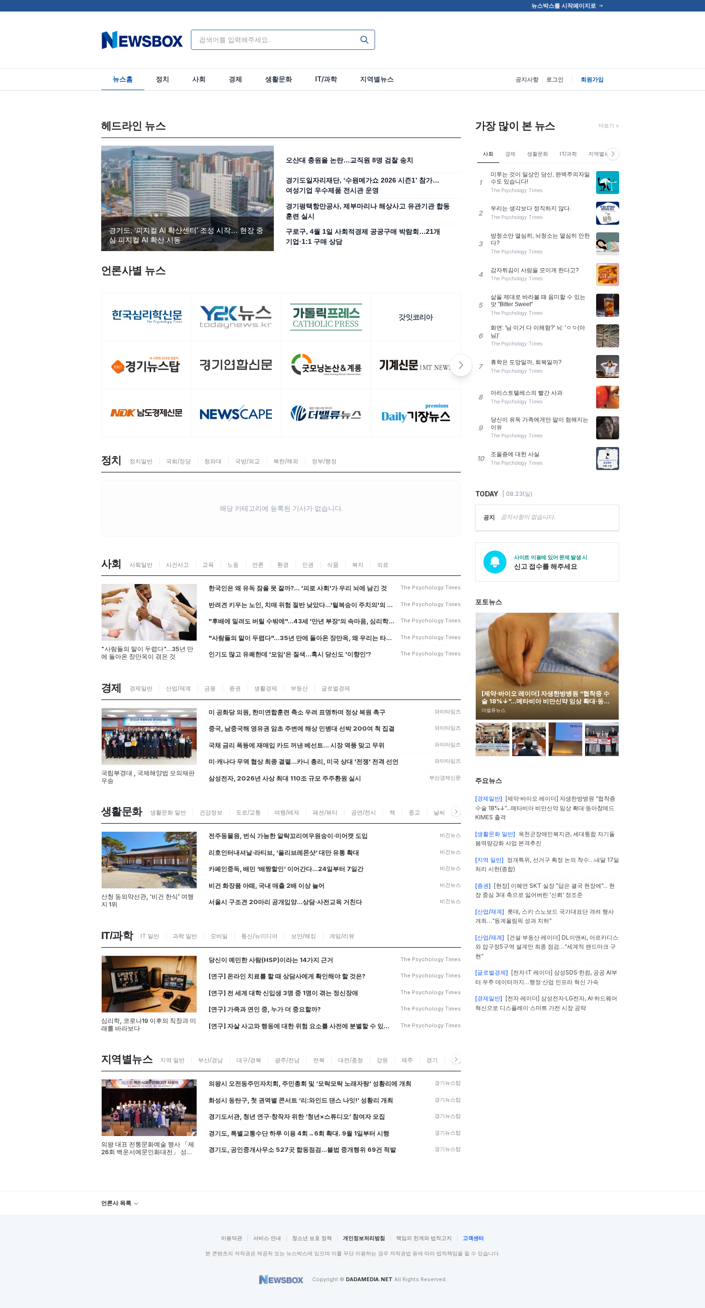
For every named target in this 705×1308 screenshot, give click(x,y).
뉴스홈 (123, 79)
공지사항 (527, 79)
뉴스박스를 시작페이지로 (563, 5)
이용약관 (231, 1238)
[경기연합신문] (236, 365)
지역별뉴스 (601, 153)
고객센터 (473, 1238)
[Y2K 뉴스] (236, 317)
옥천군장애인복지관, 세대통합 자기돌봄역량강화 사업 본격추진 (545, 838)
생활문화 (537, 153)
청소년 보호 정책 (312, 1238)
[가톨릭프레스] (326, 317)
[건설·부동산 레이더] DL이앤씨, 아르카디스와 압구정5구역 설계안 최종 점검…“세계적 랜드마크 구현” (546, 947)
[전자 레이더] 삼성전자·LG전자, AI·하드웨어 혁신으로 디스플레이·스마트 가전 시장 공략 (546, 1003)
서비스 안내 (267, 1238)
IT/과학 (568, 153)
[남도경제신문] (146, 413)
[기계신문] (416, 365)
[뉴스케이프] (236, 413)
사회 (488, 153)
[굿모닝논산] (326, 365)
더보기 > (609, 125)
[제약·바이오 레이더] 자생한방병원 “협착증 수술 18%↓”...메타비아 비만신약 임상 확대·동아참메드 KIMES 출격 (545, 808)
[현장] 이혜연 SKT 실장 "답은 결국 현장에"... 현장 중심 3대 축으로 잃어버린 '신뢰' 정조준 (545, 890)
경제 (510, 153)
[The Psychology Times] (146, 317)
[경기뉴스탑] (146, 365)
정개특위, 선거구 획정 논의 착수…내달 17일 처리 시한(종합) (547, 864)
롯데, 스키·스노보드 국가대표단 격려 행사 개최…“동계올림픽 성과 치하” (544, 916)
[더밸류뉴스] (326, 413)
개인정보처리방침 (364, 1238)
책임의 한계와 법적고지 (424, 1238)
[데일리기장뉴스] (416, 413)
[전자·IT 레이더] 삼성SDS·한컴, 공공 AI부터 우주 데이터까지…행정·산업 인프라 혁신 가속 (546, 977)
